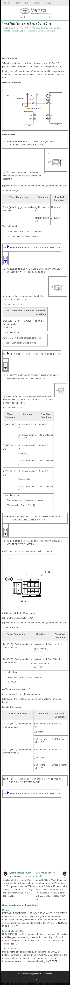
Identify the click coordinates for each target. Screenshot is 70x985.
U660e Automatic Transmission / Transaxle (44, 28)
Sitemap (37, 2)
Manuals (7, 2)
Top (26, 2)
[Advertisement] (35, 45)
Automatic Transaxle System (13, 31)
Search (49, 2)
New (18, 2)
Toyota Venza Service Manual (14, 28)
